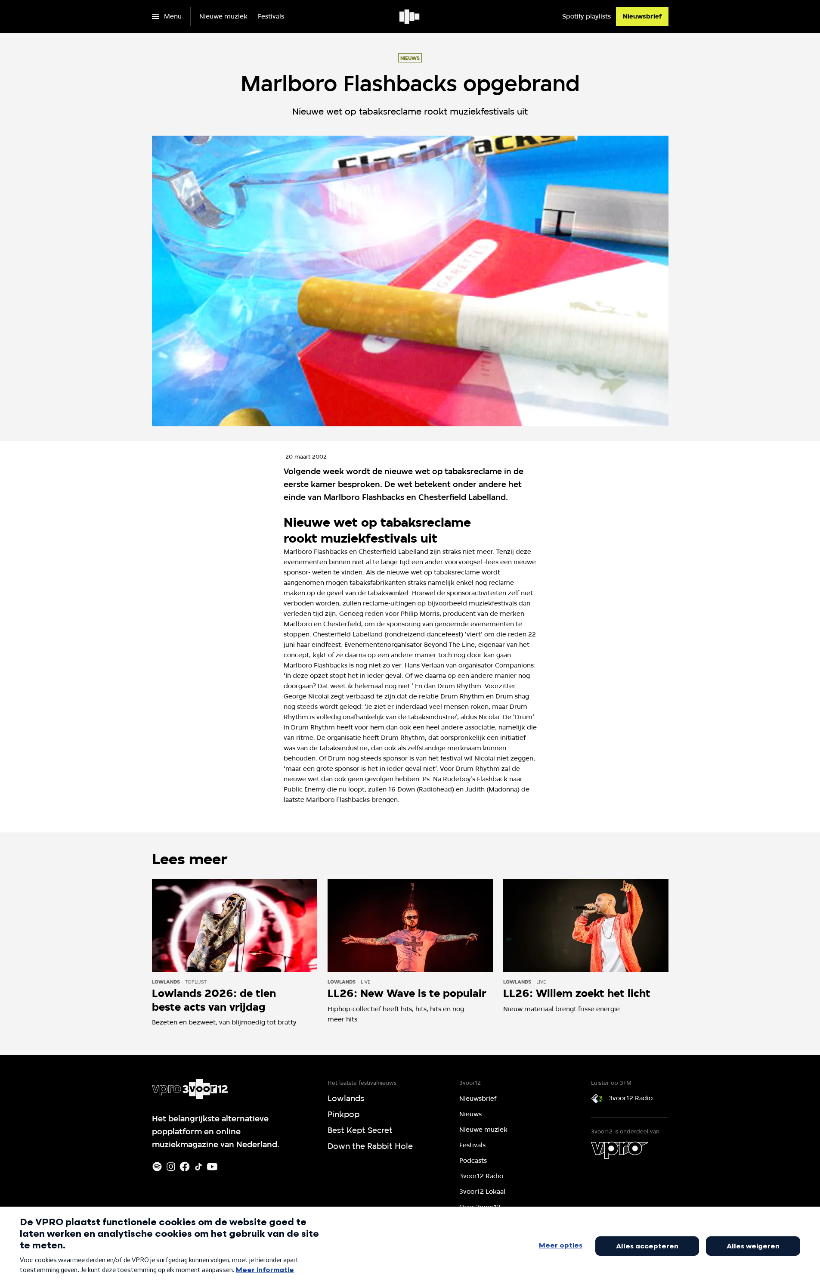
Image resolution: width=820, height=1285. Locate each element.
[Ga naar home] (410, 16)
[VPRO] (619, 1150)
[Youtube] (212, 1166)
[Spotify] (157, 1166)
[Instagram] (171, 1166)
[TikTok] (198, 1166)
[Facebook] (184, 1166)
